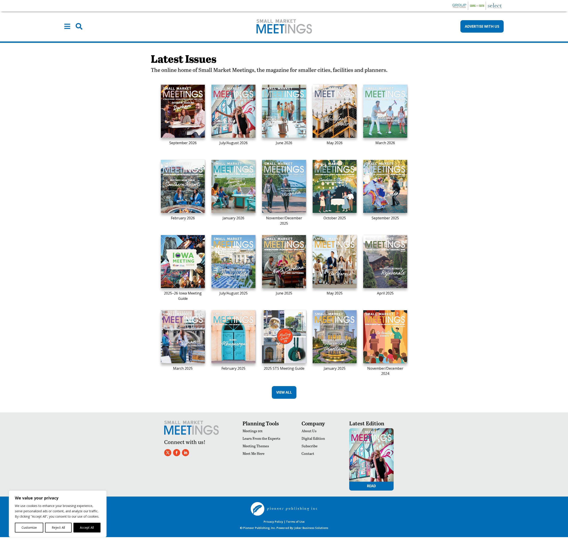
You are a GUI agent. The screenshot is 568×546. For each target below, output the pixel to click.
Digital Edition (313, 438)
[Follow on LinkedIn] (185, 452)
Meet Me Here (253, 453)
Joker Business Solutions (311, 528)
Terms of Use (295, 522)
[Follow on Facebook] (176, 452)
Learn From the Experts (261, 438)
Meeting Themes (256, 446)
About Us (309, 430)
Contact (308, 453)
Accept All (87, 527)
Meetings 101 (252, 430)
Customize (29, 527)
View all (284, 392)
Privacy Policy (273, 522)
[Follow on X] (167, 452)
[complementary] (57, 514)
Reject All (58, 527)
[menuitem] (67, 26)
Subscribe (310, 446)
